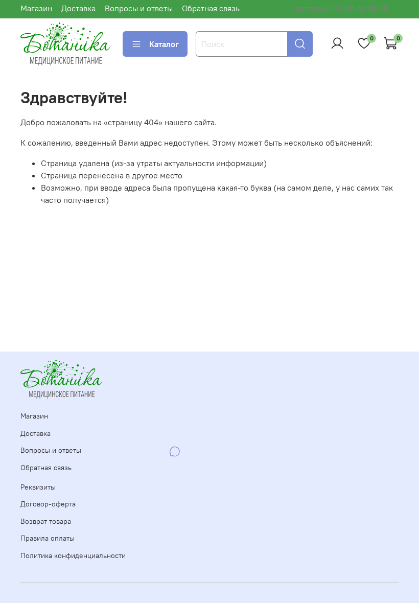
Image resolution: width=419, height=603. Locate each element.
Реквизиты (38, 487)
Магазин (36, 8)
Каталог (164, 44)
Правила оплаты (47, 538)
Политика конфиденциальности (73, 555)
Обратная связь (211, 8)
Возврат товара (45, 521)
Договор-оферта (48, 503)
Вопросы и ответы (139, 8)
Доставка (78, 8)
